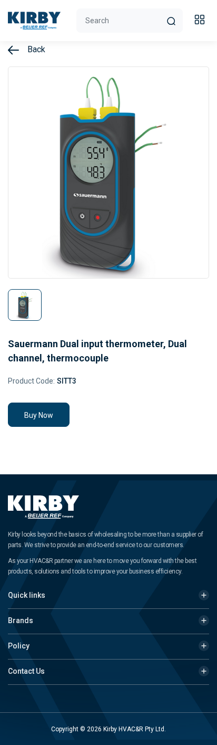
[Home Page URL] (34, 20)
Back (35, 49)
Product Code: (31, 381)
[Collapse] (201, 21)
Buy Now (38, 415)
